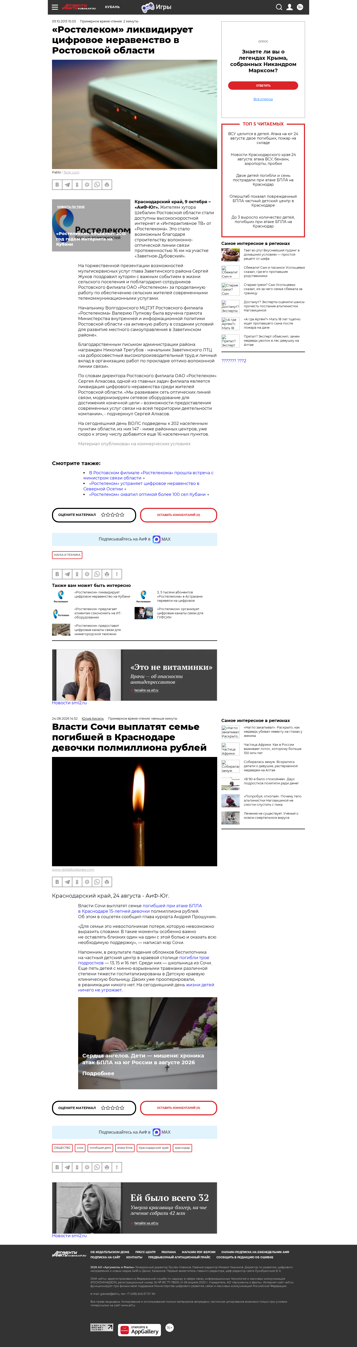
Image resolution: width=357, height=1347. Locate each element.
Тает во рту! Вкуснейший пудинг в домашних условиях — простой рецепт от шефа (272, 254)
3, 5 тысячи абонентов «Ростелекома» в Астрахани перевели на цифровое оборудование (180, 598)
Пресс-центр (145, 1252)
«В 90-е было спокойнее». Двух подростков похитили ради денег (271, 781)
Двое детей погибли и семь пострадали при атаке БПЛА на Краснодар (263, 180)
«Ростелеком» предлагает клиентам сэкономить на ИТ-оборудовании (98, 613)
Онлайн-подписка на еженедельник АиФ (255, 1252)
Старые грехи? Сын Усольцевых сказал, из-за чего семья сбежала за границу (273, 289)
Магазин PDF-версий (198, 1252)
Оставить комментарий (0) (178, 515)
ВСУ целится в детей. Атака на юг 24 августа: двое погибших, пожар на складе (263, 138)
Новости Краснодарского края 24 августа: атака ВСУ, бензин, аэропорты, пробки (263, 159)
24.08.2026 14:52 (65, 718)
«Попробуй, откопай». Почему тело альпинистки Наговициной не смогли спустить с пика (273, 800)
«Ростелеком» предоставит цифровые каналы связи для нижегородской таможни (97, 630)
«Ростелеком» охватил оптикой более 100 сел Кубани (147, 494)
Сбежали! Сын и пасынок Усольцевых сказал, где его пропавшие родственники (274, 272)
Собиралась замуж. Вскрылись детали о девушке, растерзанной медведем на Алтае (271, 766)
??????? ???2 (233, 360)
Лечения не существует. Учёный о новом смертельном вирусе (271, 815)
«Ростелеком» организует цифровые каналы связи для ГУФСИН (180, 613)
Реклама (169, 1252)
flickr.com (71, 172)
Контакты (134, 1257)
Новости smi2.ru (69, 702)
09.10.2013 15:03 (64, 21)
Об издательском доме (109, 1252)
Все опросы (263, 99)
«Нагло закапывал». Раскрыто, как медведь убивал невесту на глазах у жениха (273, 731)
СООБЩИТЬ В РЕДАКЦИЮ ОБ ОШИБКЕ (244, 1257)
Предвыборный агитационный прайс (179, 1257)
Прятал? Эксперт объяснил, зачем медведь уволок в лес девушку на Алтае (272, 340)
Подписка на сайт (105, 1257)
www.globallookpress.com (73, 869)
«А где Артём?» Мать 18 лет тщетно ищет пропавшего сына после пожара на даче (272, 323)
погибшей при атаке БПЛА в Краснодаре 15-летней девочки (140, 908)
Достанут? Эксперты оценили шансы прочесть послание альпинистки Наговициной (274, 306)
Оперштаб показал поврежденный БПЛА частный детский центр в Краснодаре (263, 201)
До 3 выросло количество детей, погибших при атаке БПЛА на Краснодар (263, 221)
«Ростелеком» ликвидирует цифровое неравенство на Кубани (102, 594)
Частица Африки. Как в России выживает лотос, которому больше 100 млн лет (272, 749)
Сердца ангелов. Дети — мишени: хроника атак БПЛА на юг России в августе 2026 (143, 1059)
